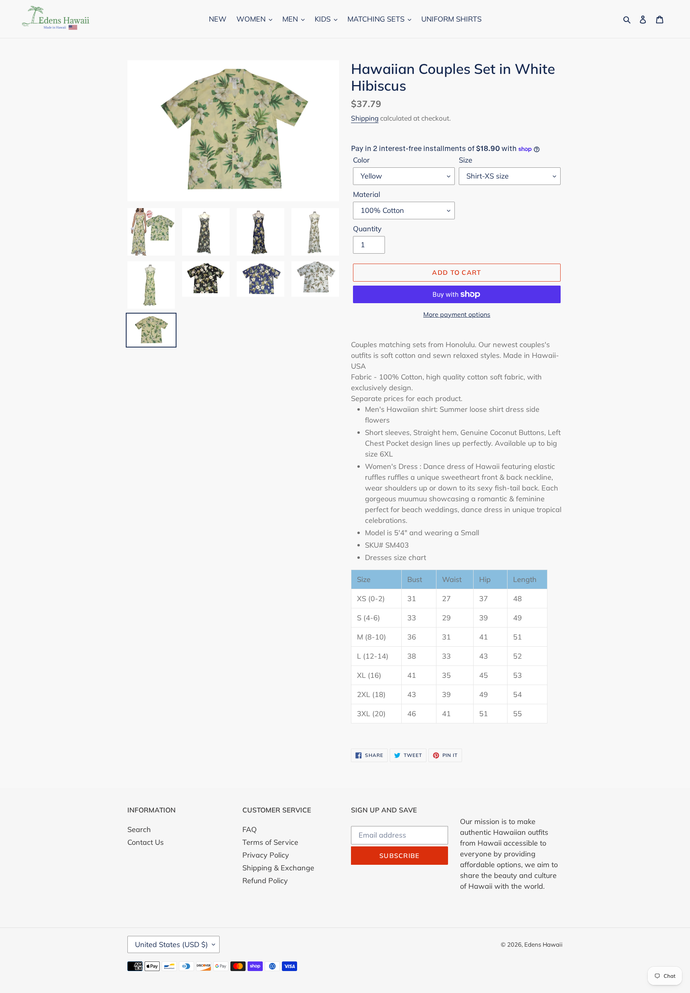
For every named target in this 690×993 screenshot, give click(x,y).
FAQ (249, 829)
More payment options (456, 314)
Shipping (365, 118)
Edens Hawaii (543, 944)
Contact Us (145, 842)
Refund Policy (265, 880)
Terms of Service (270, 842)
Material (366, 194)
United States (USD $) (171, 944)
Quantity (367, 228)
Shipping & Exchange (278, 867)
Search (139, 829)
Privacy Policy (265, 855)
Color (361, 160)
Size (465, 160)
